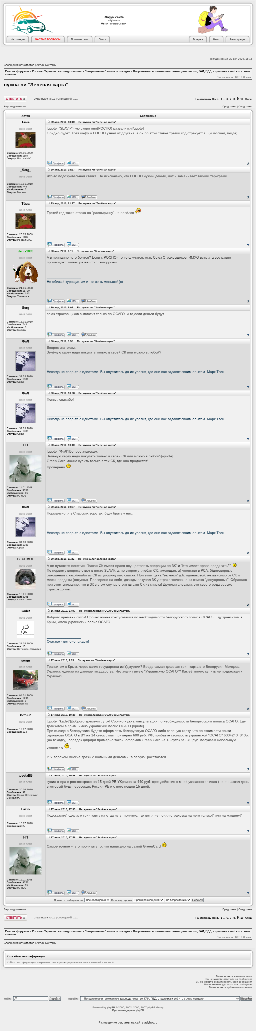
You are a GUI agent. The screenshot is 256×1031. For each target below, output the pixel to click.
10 (242, 99)
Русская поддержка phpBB (128, 1010)
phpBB (111, 1007)
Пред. (215, 99)
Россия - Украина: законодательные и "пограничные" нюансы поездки (81, 71)
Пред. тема (229, 106)
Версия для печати (15, 106)
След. (248, 99)
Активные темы (46, 64)
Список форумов (17, 71)
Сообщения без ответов (19, 64)
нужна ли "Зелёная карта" (36, 84)
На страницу (203, 99)
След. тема (245, 106)
